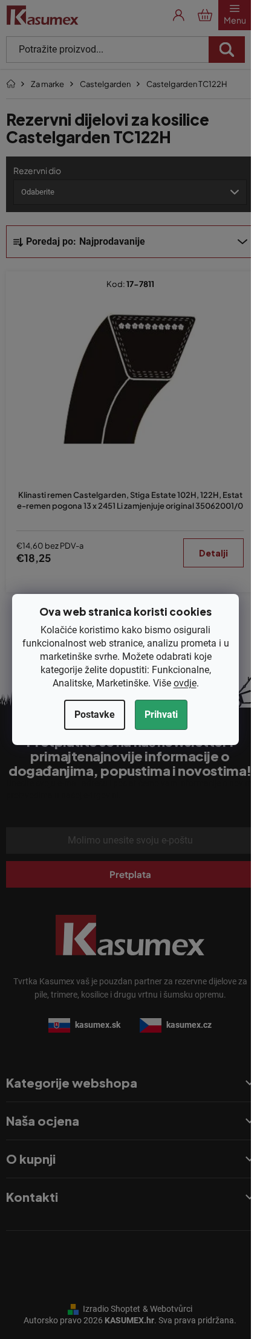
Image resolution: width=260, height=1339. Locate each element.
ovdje (185, 683)
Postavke (94, 714)
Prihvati (161, 714)
